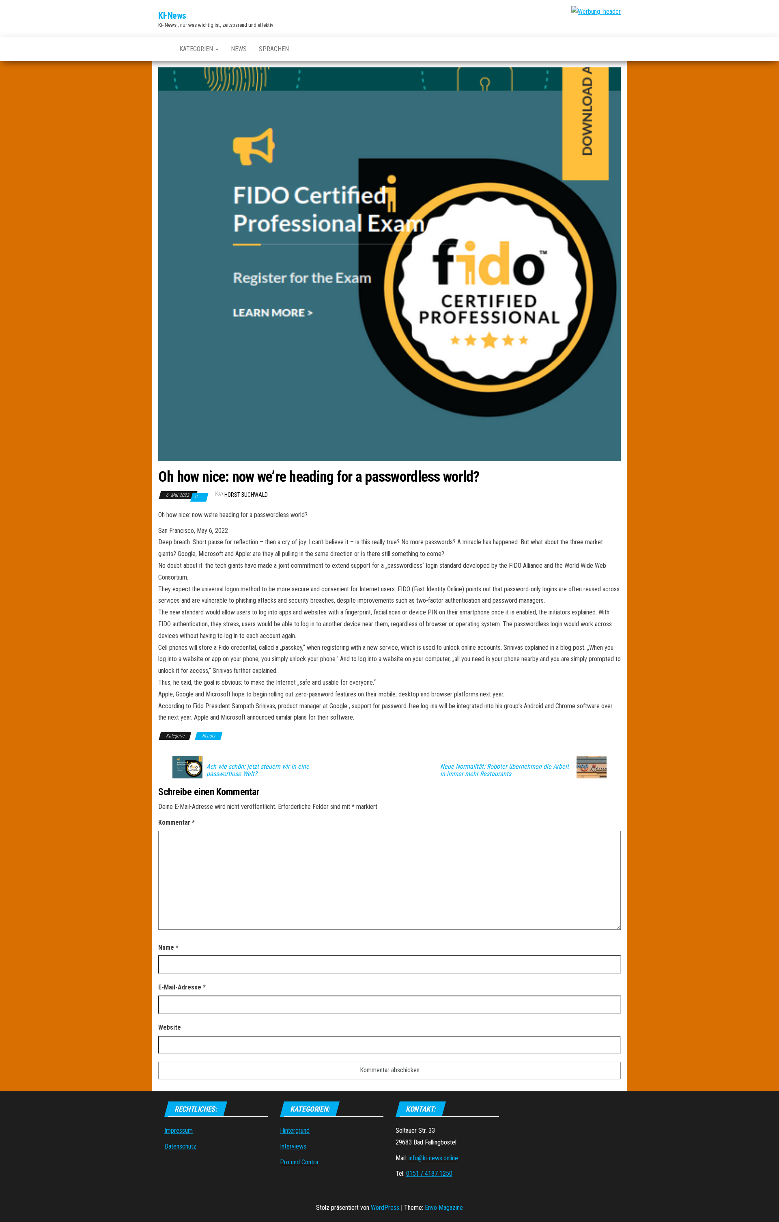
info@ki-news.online (433, 1158)
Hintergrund (295, 1130)
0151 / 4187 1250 (429, 1173)
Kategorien (197, 49)
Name (168, 947)
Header (208, 736)
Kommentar (176, 822)
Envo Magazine (444, 1207)
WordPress (385, 1207)
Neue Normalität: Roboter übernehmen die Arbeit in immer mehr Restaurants (504, 770)
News (239, 49)
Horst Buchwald (246, 494)
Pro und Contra (299, 1162)
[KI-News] (162, 49)
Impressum (178, 1130)
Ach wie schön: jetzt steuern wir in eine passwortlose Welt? (258, 770)
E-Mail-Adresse (182, 987)
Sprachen (274, 49)
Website (169, 1027)
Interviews (293, 1146)
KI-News (172, 16)
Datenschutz (180, 1146)
